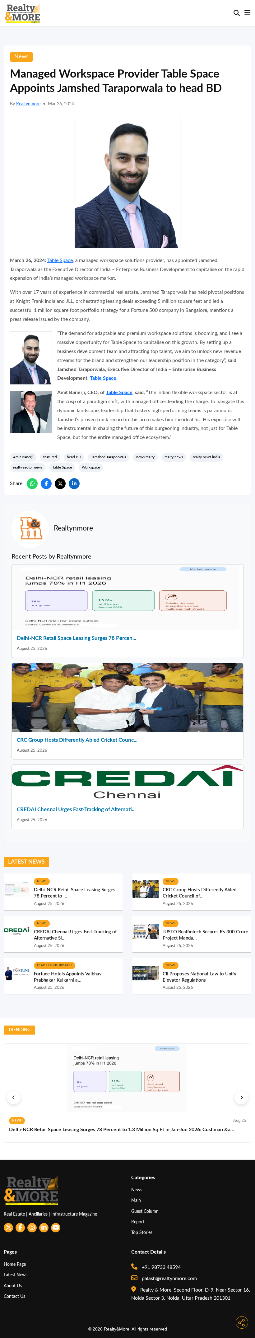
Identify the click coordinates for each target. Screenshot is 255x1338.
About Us (13, 1285)
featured (50, 457)
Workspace (91, 467)
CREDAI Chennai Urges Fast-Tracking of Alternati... (76, 809)
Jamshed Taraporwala (108, 457)
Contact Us (14, 1296)
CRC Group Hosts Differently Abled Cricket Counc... (77, 740)
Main (136, 1200)
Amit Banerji (23, 457)
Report (137, 1222)
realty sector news (27, 467)
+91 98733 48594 (161, 1267)
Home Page (15, 1264)
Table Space (60, 260)
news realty (145, 457)
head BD (74, 457)
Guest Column (145, 1211)
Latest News (15, 1275)
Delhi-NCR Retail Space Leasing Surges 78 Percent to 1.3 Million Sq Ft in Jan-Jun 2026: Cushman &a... (121, 1129)
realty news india (206, 457)
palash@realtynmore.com (169, 1278)
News (136, 1190)
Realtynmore (28, 104)
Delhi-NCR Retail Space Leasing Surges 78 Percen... (76, 638)
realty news (174, 457)
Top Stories (141, 1232)
